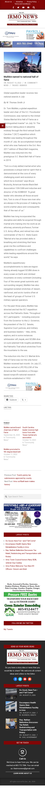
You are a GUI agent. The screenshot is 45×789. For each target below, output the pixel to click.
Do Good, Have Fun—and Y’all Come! (21, 541)
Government (31, 737)
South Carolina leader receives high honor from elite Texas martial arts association (30, 432)
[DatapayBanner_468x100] (22, 31)
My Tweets (8, 629)
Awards (23, 85)
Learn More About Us (22, 773)
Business (26, 715)
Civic (24, 737)
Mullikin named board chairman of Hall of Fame (12, 429)
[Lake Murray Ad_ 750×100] (22, 42)
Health (33, 715)
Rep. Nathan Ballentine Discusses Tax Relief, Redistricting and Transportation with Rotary (23, 553)
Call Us (22, 758)
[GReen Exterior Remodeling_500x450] (22, 584)
